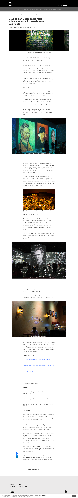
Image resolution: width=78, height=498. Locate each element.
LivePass (47, 80)
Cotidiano (29, 9)
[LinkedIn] (17, 457)
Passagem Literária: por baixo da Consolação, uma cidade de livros (38, 365)
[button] (65, 136)
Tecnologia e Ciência (52, 9)
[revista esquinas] (17, 4)
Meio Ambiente (45, 9)
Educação (37, 9)
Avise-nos (32, 472)
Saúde (41, 9)
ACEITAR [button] (74, 495)
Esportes (33, 9)
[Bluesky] (17, 455)
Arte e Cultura (23, 9)
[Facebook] (17, 453)
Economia (59, 9)
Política (19, 9)
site (39, 463)
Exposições (17, 14)
